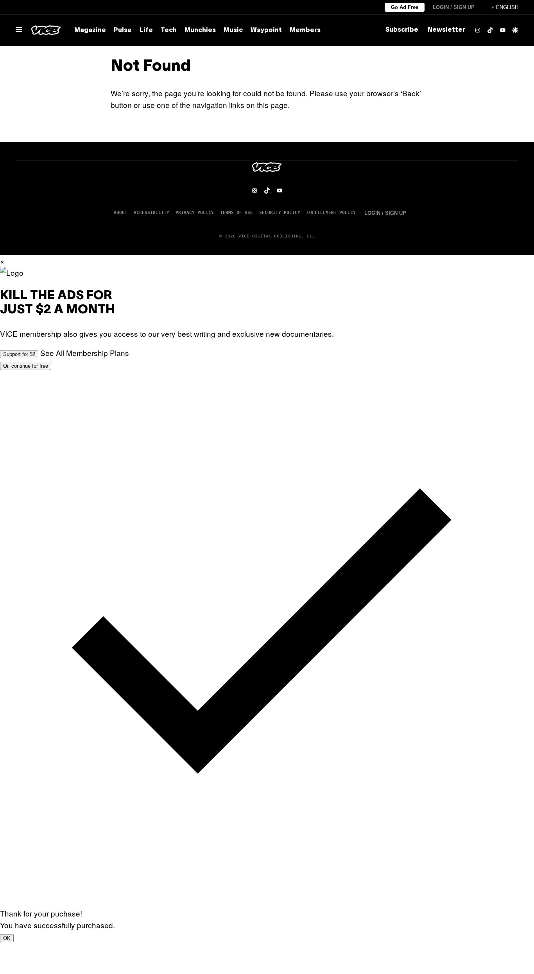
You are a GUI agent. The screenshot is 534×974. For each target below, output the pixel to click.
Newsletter (446, 30)
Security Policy (279, 212)
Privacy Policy (195, 212)
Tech (169, 30)
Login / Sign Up (454, 7)
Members (305, 30)
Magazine (90, 30)
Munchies (200, 30)
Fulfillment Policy (331, 212)
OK (7, 938)
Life (146, 30)
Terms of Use (236, 212)
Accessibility (151, 212)
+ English (504, 7)
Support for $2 (19, 354)
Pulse (123, 30)
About (120, 212)
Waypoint (266, 30)
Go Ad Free (404, 7)
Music (233, 30)
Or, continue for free (25, 366)
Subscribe (401, 30)
